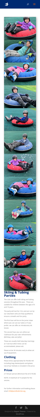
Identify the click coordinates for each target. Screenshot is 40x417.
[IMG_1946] (20, 153)
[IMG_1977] (20, 267)
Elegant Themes (19, 411)
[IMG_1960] (20, 39)
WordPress (20, 414)
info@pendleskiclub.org (16, 391)
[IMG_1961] (20, 108)
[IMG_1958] (20, 62)
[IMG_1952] (20, 244)
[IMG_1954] (20, 85)
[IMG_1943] (20, 199)
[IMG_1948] (20, 222)
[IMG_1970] (20, 130)
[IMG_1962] (20, 176)
